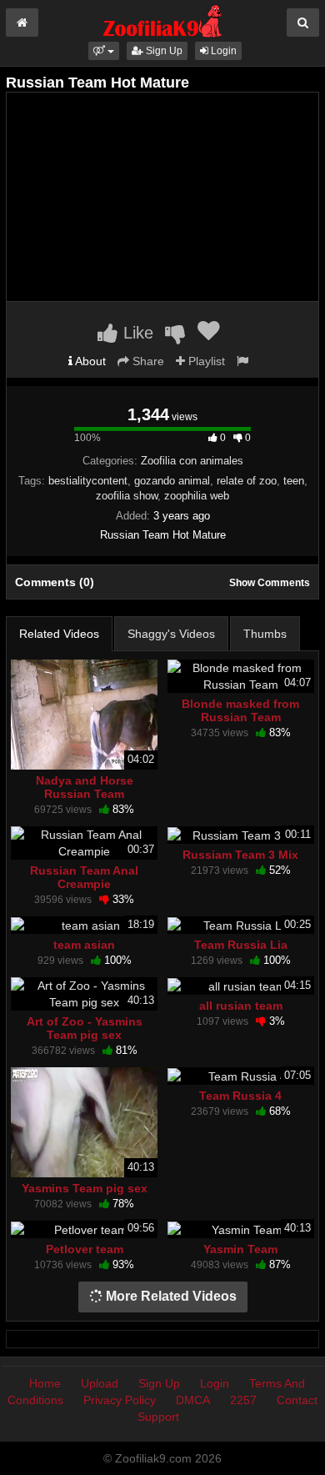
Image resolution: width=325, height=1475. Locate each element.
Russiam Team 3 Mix (240, 854)
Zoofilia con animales (192, 460)
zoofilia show (127, 495)
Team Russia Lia (241, 944)
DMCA (193, 1400)
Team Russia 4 (240, 1095)
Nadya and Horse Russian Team (84, 787)
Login (222, 51)
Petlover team (84, 1249)
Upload (99, 1383)
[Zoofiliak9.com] (162, 20)
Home (45, 1383)
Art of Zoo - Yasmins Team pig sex (84, 1028)
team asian (84, 944)
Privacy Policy (119, 1400)
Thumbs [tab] (265, 633)
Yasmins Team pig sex (85, 1188)
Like (135, 333)
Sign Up (162, 51)
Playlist (205, 361)
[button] (103, 51)
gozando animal (172, 480)
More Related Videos (169, 1296)
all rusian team (240, 1005)
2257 (243, 1400)
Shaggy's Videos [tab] (171, 633)
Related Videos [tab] (59, 633)
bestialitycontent (88, 480)
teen (293, 480)
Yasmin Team (240, 1249)
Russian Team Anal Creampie (84, 877)
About (89, 361)
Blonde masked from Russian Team (240, 710)
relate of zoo (247, 480)
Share (146, 361)
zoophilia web (196, 495)
